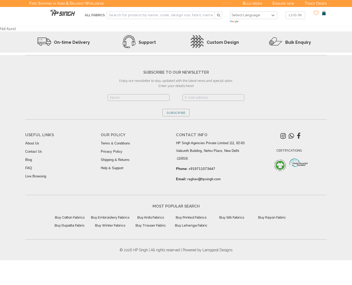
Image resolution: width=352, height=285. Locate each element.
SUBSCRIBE (176, 113)
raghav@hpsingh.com (204, 179)
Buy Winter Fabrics (110, 225)
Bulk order (252, 3)
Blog (28, 160)
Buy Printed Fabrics (191, 217)
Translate (253, 21)
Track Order (316, 3)
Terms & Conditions (115, 143)
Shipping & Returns (115, 160)
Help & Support (112, 168)
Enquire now (283, 3)
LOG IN (295, 15)
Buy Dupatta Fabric (70, 225)
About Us (32, 143)
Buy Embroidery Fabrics (110, 217)
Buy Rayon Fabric (272, 217)
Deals (227, 3)
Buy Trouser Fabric (151, 225)
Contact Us (33, 151)
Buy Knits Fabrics (150, 217)
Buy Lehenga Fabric (191, 225)
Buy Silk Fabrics (231, 217)
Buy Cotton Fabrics (70, 217)
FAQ (28, 168)
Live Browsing (35, 176)
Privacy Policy (111, 151)
